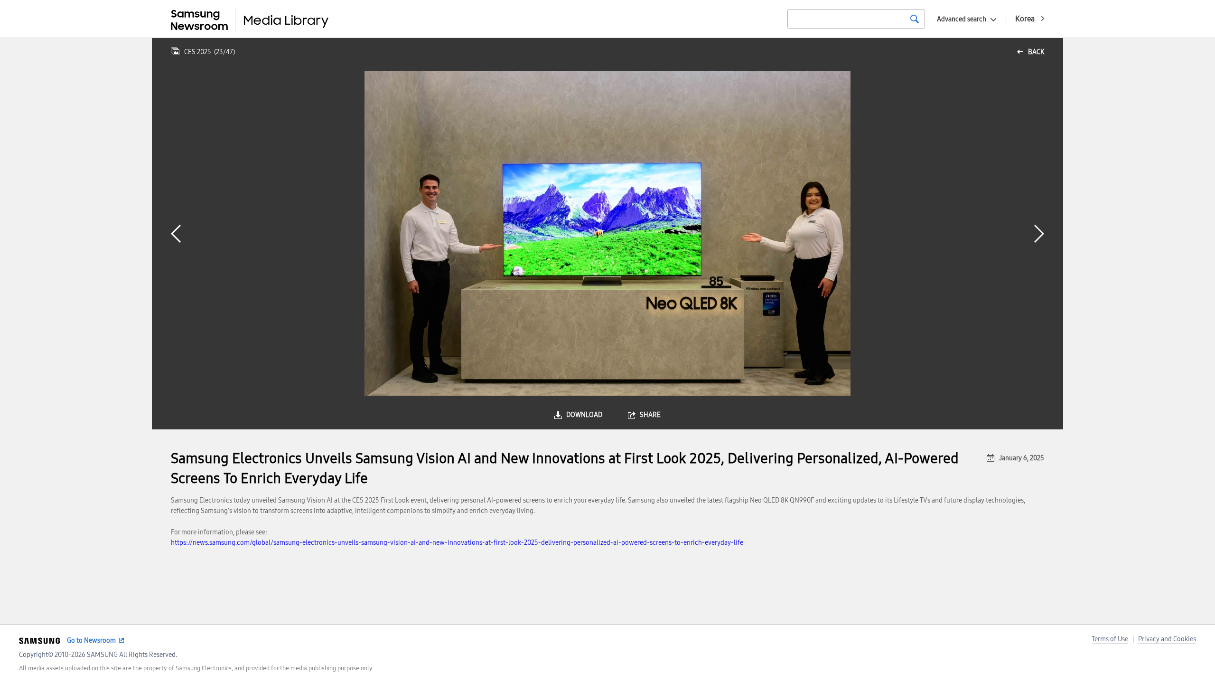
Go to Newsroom (91, 640)
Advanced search (961, 19)
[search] (914, 19)
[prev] (176, 234)
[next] (1039, 234)
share (650, 415)
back (1036, 52)
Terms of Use (1110, 639)
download (584, 415)
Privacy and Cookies (1167, 639)
